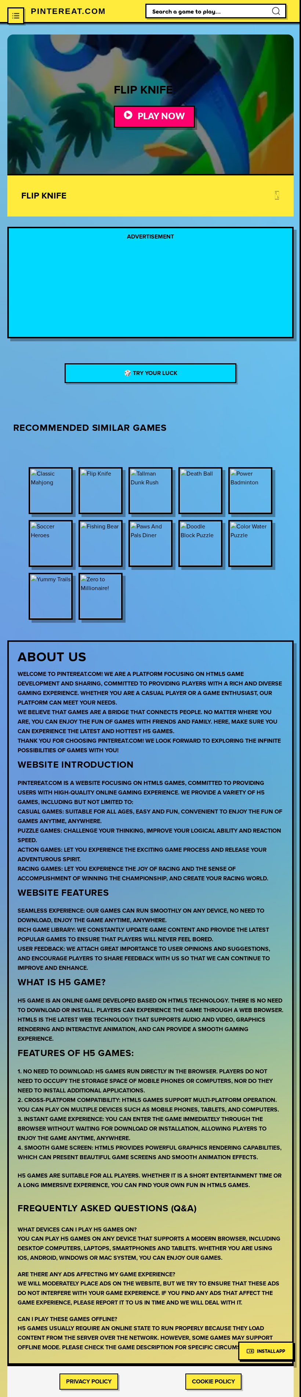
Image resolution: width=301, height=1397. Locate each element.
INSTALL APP (271, 1351)
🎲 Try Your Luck (150, 373)
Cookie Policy (213, 1382)
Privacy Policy (89, 1382)
